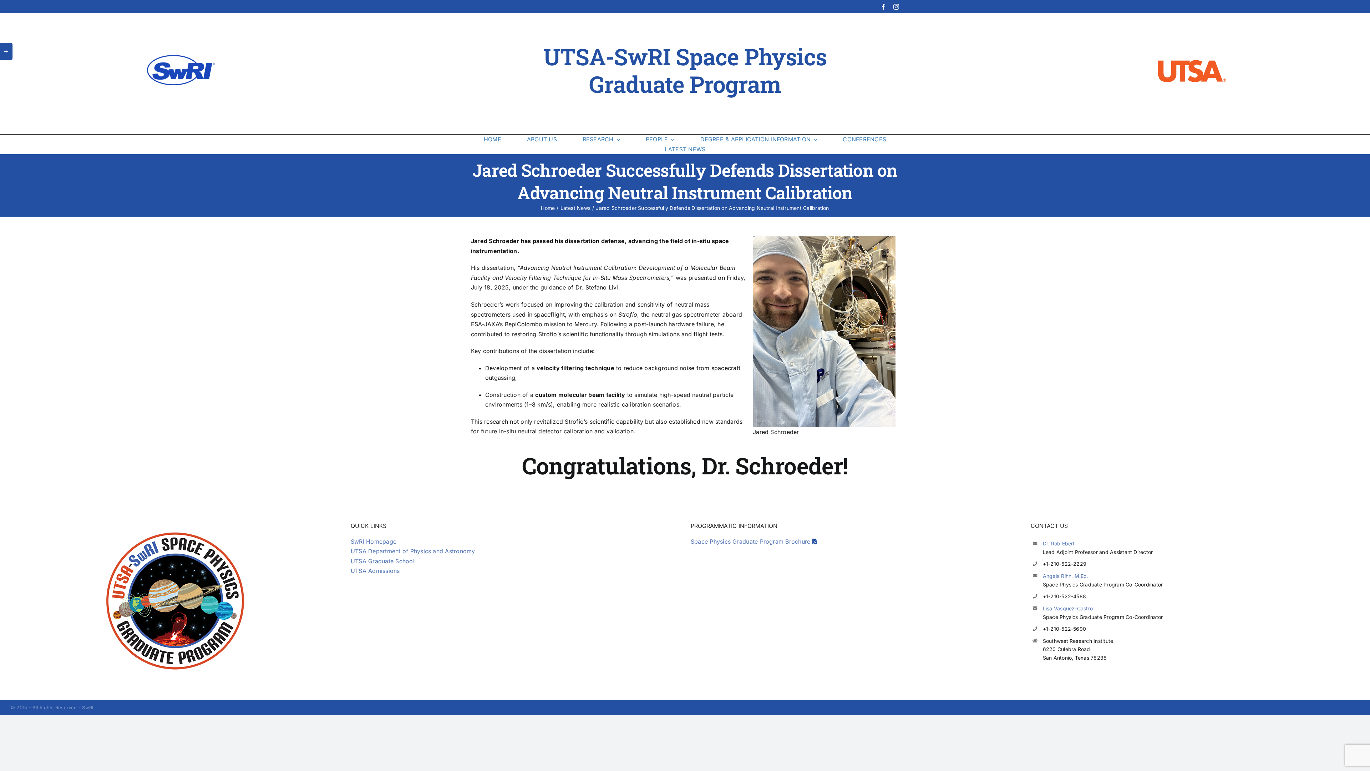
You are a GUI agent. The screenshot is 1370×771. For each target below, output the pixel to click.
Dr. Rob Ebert (1059, 543)
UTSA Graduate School (383, 561)
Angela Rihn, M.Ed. (1066, 576)
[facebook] (883, 7)
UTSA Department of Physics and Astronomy (413, 551)
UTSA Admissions (375, 570)
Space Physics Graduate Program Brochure (751, 541)
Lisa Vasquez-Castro (1068, 608)
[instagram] (896, 7)
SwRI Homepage (373, 541)
